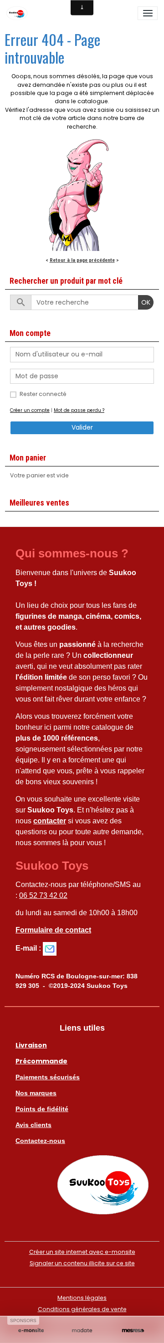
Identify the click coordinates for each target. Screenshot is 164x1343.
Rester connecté (43, 394)
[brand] (18, 13)
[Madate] (82, 1330)
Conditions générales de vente (82, 1309)
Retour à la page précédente (82, 260)
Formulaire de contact (53, 930)
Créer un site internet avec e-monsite (82, 1252)
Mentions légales (82, 1298)
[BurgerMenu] (148, 13)
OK (145, 302)
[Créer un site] (31, 1330)
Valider (82, 427)
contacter (49, 821)
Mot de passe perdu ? (79, 410)
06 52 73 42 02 (43, 895)
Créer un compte (30, 410)
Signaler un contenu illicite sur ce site (82, 1263)
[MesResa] (133, 1330)
